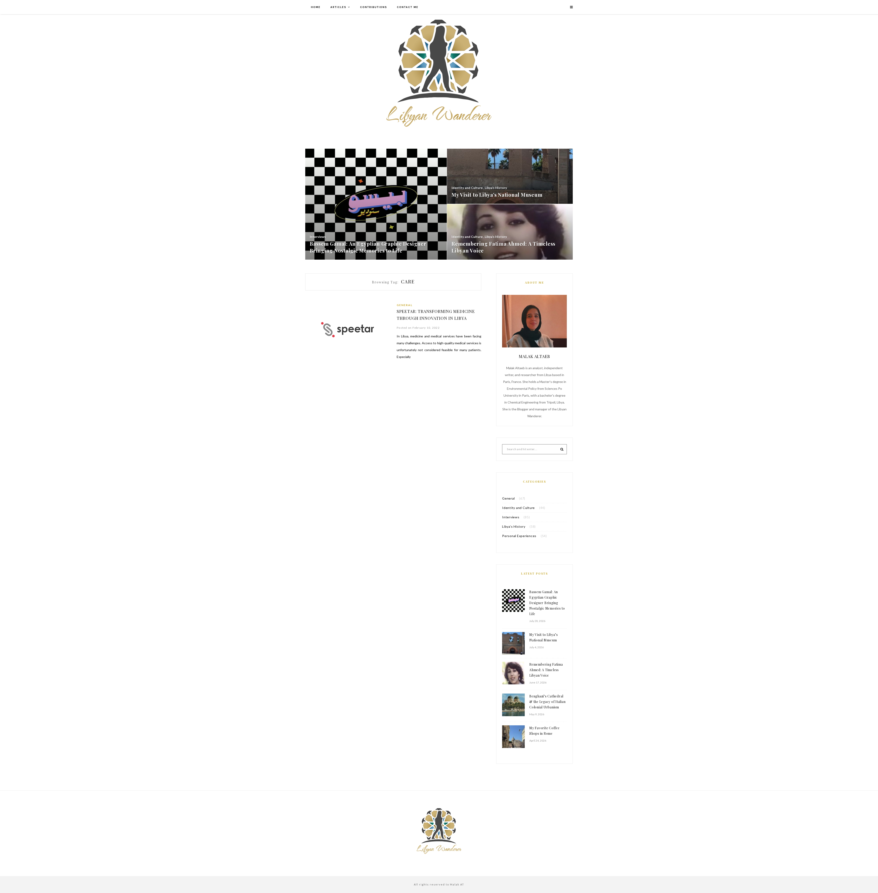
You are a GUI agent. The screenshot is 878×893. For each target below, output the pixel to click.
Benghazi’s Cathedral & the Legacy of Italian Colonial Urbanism (547, 701)
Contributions (373, 7)
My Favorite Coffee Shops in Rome (544, 731)
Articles (338, 7)
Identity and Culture (518, 508)
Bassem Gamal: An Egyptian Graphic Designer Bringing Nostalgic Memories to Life (547, 603)
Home (316, 7)
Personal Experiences (519, 536)
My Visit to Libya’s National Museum (543, 637)
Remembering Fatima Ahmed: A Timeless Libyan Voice (546, 670)
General (404, 305)
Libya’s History (513, 526)
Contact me (407, 7)
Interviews (510, 517)
